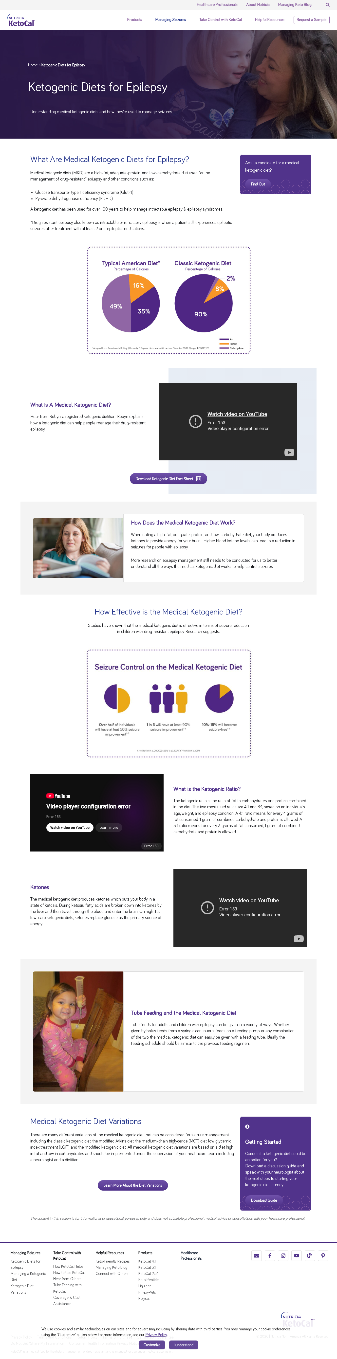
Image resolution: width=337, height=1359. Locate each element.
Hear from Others (67, 1279)
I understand (183, 1345)
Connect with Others (112, 1274)
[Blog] (310, 1255)
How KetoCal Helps (68, 1266)
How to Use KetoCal (69, 1273)
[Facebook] (270, 1255)
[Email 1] (256, 1255)
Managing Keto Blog (111, 1267)
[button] (144, 20)
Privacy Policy (156, 1335)
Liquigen (144, 1286)
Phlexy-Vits (147, 1292)
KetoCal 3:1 (147, 1267)
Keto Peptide (148, 1280)
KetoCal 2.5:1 (148, 1274)
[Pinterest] (323, 1255)
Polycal (144, 1299)
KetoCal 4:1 (147, 1261)
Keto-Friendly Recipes (113, 1261)
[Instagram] (283, 1255)
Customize (152, 1345)
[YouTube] (296, 1255)
